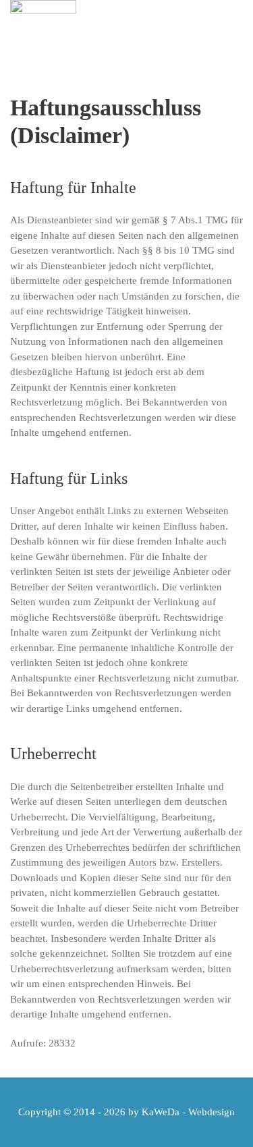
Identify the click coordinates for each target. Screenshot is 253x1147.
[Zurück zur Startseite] (43, 33)
